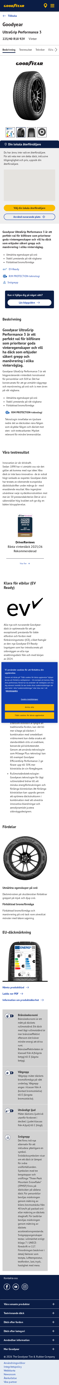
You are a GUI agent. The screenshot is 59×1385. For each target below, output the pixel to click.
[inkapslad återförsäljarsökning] (45, 6)
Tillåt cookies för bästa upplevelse (29, 715)
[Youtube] (16, 1287)
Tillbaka (12, 15)
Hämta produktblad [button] (13, 987)
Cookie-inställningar (29, 699)
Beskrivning (9, 49)
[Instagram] (25, 1287)
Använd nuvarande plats (26, 216)
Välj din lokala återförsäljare (29, 208)
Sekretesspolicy (12, 691)
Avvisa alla (29, 707)
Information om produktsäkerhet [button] (21, 1000)
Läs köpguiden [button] (27, 302)
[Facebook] (7, 1287)
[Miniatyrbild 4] (42, 132)
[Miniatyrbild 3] (31, 132)
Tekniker (40, 49)
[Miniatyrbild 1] (10, 132)
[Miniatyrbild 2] (20, 132)
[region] (29, 692)
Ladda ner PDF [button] (10, 993)
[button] (52, 6)
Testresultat (25, 49)
